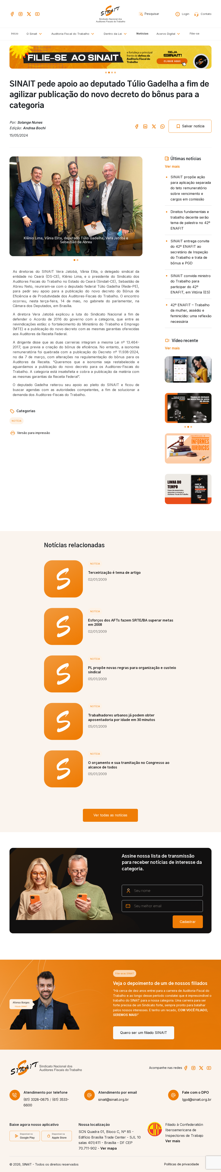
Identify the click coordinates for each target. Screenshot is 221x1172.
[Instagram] (20, 14)
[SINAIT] (110, 13)
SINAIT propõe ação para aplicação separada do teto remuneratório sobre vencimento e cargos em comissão (190, 188)
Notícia (16, 421)
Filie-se (194, 33)
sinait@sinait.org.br (113, 1099)
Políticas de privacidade (181, 1164)
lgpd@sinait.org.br (197, 1099)
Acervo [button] (165, 33)
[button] (73, 34)
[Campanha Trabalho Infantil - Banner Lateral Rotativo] (188, 408)
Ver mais (172, 166)
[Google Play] (24, 1136)
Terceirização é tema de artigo (114, 572)
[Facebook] (12, 14)
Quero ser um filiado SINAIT (40, 1032)
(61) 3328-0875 (36, 1099)
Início (14, 33)
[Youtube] (37, 14)
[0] (106, 72)
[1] (109, 72)
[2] (112, 72)
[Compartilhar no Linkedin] (145, 126)
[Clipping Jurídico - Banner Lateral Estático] (188, 448)
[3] (115, 72)
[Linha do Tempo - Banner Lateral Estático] (188, 489)
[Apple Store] (56, 1136)
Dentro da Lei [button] (113, 33)
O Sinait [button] (32, 33)
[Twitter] (29, 14)
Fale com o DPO (195, 1092)
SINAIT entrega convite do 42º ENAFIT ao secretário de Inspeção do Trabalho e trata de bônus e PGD (189, 252)
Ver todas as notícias (110, 815)
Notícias (142, 33)
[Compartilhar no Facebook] (136, 126)
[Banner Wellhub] (110, 57)
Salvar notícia (192, 126)
